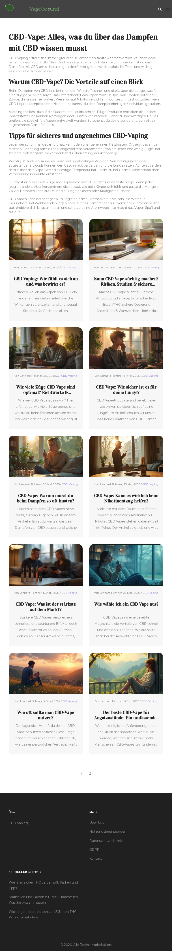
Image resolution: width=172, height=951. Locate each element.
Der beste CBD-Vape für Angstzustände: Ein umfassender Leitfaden (126, 715)
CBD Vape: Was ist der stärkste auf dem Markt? (46, 606)
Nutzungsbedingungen (107, 832)
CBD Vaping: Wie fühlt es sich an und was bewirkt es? (46, 281)
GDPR (94, 850)
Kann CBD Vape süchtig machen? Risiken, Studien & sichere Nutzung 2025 (126, 281)
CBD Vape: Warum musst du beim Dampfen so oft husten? (45, 498)
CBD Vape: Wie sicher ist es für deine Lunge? (126, 389)
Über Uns (96, 823)
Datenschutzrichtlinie (106, 841)
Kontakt (95, 859)
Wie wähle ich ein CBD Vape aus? (126, 604)
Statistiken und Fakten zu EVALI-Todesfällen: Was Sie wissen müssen (44, 900)
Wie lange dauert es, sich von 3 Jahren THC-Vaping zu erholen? (43, 914)
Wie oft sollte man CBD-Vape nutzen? (45, 715)
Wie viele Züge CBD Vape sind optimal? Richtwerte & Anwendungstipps (45, 389)
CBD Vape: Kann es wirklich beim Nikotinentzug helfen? (126, 498)
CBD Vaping (69, 267)
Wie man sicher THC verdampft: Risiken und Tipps (43, 885)
